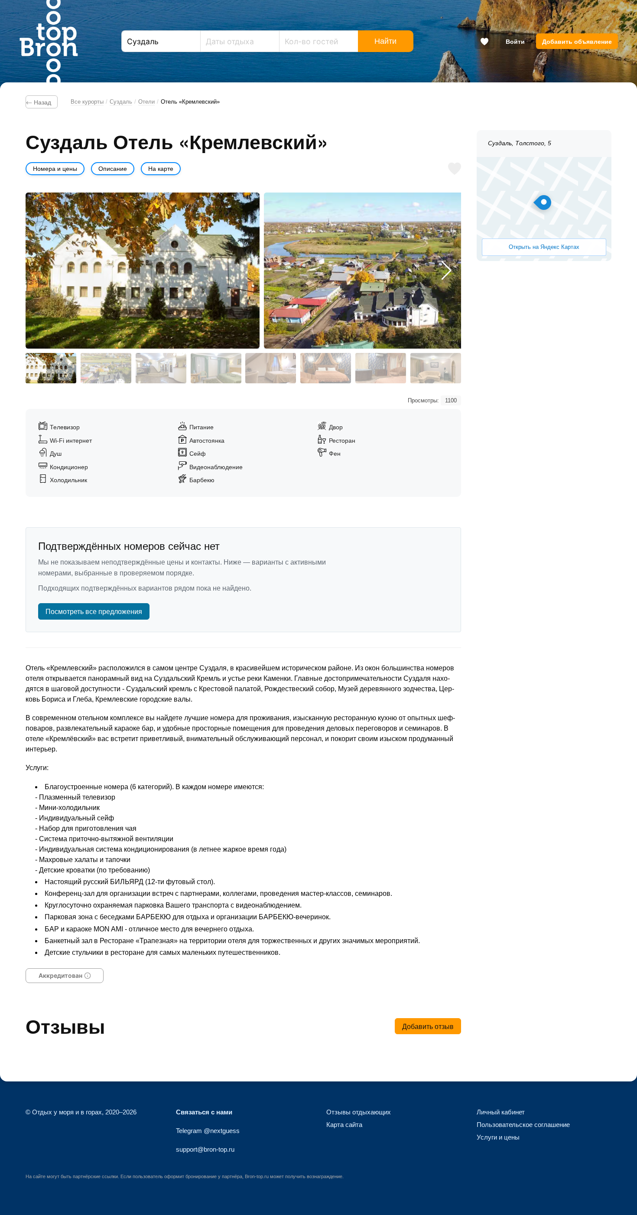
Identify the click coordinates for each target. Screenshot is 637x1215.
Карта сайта (344, 1124)
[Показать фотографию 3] (161, 368)
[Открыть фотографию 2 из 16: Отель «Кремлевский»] (381, 271)
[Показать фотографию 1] (51, 368)
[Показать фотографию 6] (325, 368)
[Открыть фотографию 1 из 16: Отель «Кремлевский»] (143, 271)
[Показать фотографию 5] (270, 368)
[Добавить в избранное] (454, 168)
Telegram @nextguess (208, 1130)
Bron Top (48, 41)
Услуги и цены (498, 1137)
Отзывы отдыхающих (358, 1112)
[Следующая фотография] (446, 270)
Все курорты (87, 101)
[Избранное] (484, 41)
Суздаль (121, 101)
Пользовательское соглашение (523, 1124)
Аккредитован (60, 975)
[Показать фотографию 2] (106, 368)
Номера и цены (55, 168)
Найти (385, 41)
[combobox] (161, 41)
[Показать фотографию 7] (380, 368)
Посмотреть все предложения (94, 611)
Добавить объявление (577, 41)
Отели (146, 101)
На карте (160, 168)
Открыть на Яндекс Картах (544, 247)
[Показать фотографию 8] (435, 368)
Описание (112, 168)
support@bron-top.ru (205, 1149)
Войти (515, 41)
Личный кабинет (501, 1112)
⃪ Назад (41, 101)
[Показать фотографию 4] (216, 368)
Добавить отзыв (428, 1026)
